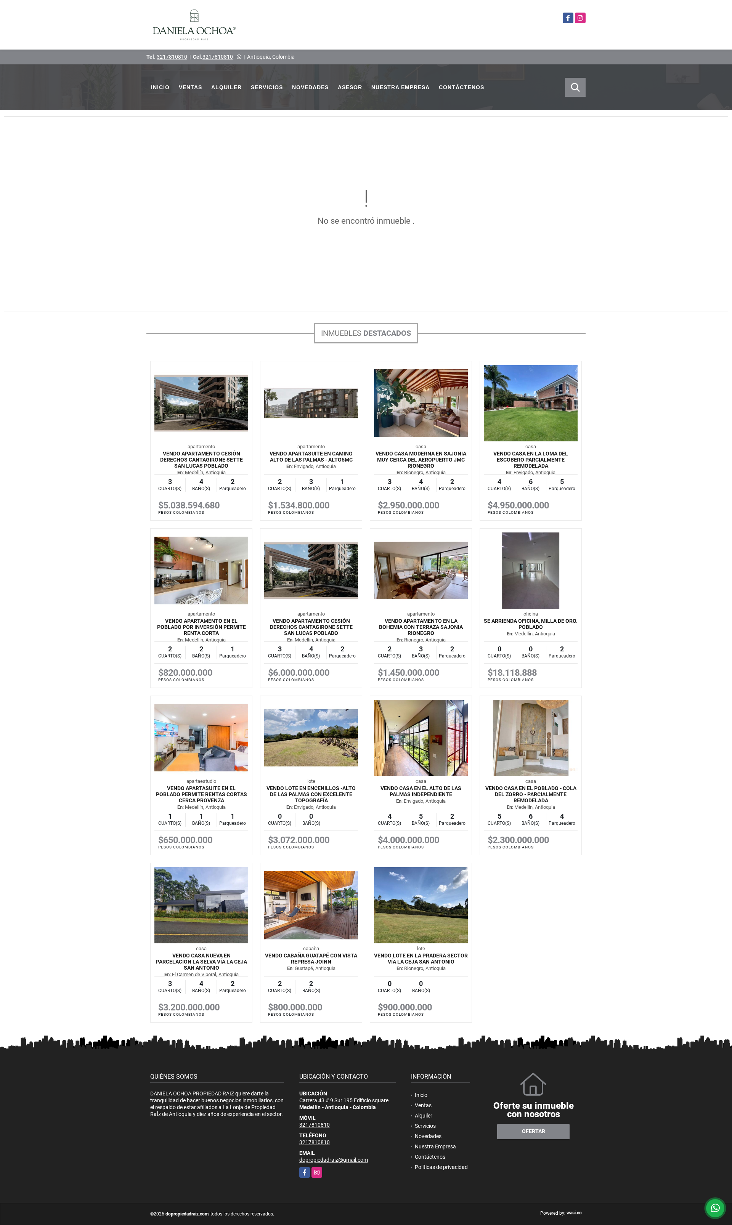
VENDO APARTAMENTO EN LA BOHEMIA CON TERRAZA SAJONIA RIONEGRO (421, 627)
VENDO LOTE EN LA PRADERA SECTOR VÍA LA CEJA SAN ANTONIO (421, 958)
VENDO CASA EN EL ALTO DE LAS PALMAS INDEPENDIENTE (420, 791)
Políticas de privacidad (441, 1167)
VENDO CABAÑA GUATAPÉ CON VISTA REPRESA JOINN (311, 958)
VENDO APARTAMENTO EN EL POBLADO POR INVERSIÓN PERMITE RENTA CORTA (201, 627)
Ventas (190, 87)
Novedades (310, 87)
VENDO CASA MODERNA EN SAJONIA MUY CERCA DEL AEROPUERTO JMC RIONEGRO (421, 460)
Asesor (350, 87)
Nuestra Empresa (400, 87)
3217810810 (172, 57)
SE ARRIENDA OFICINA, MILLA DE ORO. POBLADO (531, 624)
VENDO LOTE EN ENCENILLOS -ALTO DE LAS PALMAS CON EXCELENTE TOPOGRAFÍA (311, 794)
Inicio (160, 87)
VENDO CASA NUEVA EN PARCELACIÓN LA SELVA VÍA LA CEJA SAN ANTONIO (201, 961)
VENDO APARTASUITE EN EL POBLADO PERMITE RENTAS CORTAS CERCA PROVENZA (201, 794)
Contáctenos (461, 87)
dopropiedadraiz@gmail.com (333, 1160)
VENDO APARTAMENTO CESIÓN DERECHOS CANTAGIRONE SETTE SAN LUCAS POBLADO (201, 460)
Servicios (267, 87)
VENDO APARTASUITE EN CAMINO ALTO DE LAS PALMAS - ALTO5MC (311, 457)
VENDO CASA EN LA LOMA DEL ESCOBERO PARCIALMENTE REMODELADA (530, 460)
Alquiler (226, 87)
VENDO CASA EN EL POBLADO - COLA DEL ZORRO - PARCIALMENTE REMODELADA (530, 794)
